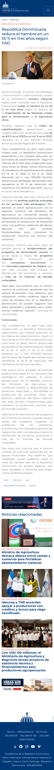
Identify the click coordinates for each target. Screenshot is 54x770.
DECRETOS (11, 736)
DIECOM (17, 480)
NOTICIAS (41, 732)
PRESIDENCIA (25, 732)
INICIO (11, 732)
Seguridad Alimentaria (16, 24)
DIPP (6, 480)
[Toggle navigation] (48, 10)
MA (27, 480)
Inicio (4, 19)
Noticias (14, 19)
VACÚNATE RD (28, 736)
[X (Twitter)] (15, 747)
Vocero (32, 485)
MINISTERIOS (27, 739)
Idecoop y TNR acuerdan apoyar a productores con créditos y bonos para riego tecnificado (24, 608)
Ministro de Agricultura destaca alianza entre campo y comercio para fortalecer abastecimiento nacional (26, 557)
